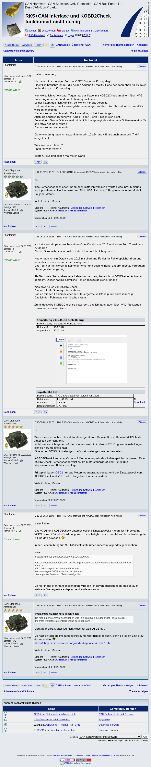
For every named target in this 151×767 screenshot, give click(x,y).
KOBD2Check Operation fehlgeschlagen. (56, 730)
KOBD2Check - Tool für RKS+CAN (61, 724)
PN (45, 162)
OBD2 (59, 472)
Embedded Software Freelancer (88, 208)
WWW (54, 226)
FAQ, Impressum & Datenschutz (91, 30)
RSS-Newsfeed (37, 35)
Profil (38, 162)
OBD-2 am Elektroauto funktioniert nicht (55, 714)
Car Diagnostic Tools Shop (109, 755)
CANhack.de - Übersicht (69, 45)
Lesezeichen (49, 30)
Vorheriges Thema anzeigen (118, 45)
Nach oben (10, 161)
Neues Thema (11, 45)
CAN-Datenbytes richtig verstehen (52, 719)
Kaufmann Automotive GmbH (63, 755)
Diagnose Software (109, 724)
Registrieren (56, 35)
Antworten (27, 45)
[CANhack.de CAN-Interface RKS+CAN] (13, 16)
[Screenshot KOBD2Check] (90, 359)
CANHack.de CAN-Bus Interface (70, 210)
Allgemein (104, 719)
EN (85, 35)
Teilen (38, 45)
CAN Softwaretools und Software (116, 714)
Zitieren (141, 66)
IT (89, 35)
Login (71, 35)
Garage (66, 30)
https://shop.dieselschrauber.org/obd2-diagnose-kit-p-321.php (72, 643)
